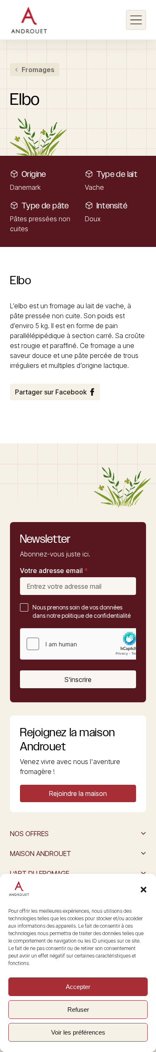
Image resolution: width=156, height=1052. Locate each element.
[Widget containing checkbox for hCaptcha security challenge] (83, 644)
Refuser (78, 1009)
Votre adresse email (54, 570)
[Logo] (29, 20)
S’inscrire (78, 679)
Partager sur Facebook (51, 392)
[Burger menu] (136, 20)
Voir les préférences (78, 1032)
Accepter (78, 986)
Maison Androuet (40, 853)
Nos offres (29, 834)
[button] (143, 889)
